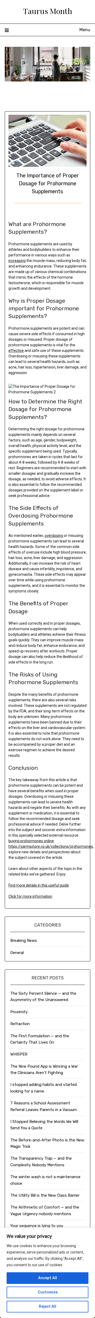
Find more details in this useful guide (38, 885)
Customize (48, 1292)
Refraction (20, 1023)
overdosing (54, 535)
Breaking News (23, 940)
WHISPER (18, 1054)
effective (16, 350)
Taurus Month (47, 11)
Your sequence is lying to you (36, 1225)
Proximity (19, 1012)
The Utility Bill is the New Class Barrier (44, 1195)
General (17, 952)
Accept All (47, 1278)
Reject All (47, 1306)
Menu (84, 29)
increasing (17, 261)
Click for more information (30, 896)
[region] (47, 1273)
